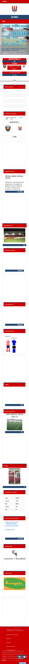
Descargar (20, 325)
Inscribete (20, 271)
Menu (3, 21)
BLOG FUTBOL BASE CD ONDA (11, 526)
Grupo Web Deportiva (14, 634)
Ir (24, 487)
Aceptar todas (22, 663)
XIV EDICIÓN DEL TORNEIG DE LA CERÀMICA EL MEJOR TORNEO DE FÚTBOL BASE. (14, 49)
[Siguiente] (27, 39)
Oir (22, 405)
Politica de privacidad (10, 646)
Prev (4, 68)
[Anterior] (2, 39)
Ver (24, 245)
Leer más (20, 539)
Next (24, 68)
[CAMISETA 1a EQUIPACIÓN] (14, 476)
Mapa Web (9, 638)
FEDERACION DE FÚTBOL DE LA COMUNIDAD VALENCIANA (12, 523)
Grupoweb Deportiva (10, 529)
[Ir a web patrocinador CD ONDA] (14, 556)
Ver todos (14, 75)
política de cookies (22, 656)
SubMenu (4, 1)
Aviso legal (9, 642)
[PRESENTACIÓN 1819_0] (14, 235)
